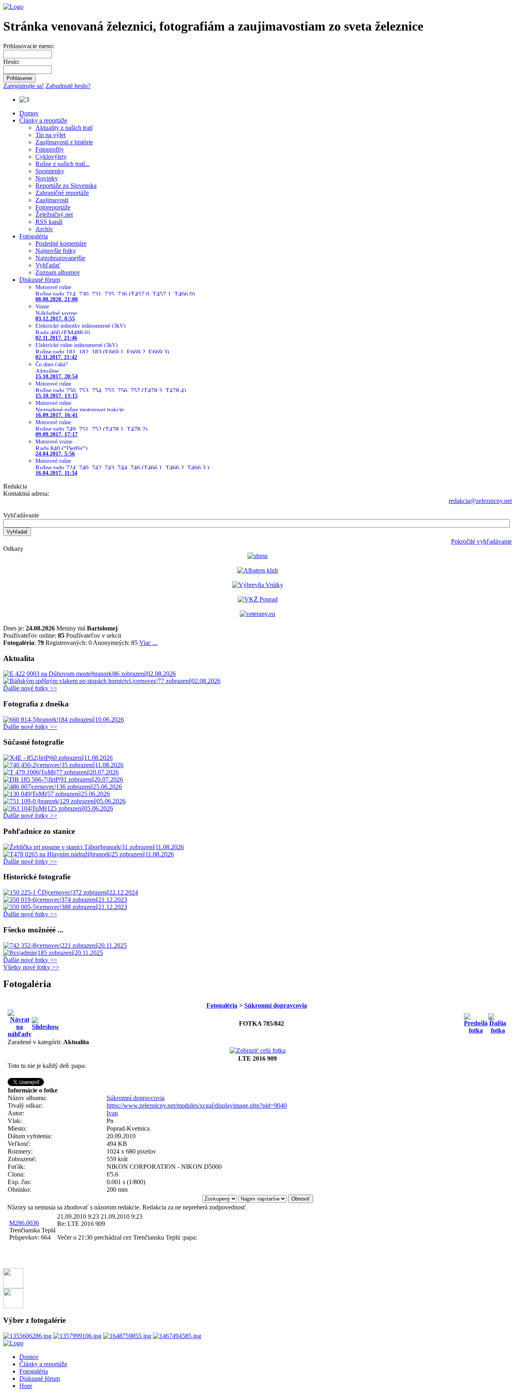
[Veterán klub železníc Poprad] (258, 599)
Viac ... (148, 642)
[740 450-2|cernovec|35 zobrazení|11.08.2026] (63, 765)
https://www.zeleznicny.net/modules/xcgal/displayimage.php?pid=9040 (197, 1105)
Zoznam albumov (57, 272)
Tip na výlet (50, 134)
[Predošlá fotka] (476, 1021)
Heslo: (11, 61)
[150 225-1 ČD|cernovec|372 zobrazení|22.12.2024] (70, 892)
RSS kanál (48, 221)
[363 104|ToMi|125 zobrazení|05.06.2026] (58, 808)
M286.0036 (24, 1222)
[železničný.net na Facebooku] (13, 1286)
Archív (44, 229)
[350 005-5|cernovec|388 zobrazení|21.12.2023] (65, 906)
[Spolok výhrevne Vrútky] (257, 584)
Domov (29, 113)
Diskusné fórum (39, 279)
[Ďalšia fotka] (497, 1021)
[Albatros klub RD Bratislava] (257, 570)
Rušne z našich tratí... (62, 163)
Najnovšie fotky (55, 250)
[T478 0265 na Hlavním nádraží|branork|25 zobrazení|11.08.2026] (88, 854)
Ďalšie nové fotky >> (30, 688)
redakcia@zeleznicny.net (480, 500)
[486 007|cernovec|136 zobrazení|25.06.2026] (62, 786)
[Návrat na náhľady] (19, 1021)
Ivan (112, 1113)
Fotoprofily (49, 149)
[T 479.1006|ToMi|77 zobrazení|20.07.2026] (61, 772)
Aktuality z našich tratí (64, 127)
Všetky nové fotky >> (31, 967)
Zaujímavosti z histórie (64, 142)
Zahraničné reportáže (62, 192)
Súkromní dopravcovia (275, 1005)
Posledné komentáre (61, 243)
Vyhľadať (47, 265)
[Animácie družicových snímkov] (257, 555)
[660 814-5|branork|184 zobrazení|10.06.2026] (63, 719)
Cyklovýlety (51, 156)
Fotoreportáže (52, 207)
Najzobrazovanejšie (60, 258)
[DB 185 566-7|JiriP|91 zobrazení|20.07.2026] (63, 779)
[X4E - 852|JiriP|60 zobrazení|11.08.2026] (58, 757)
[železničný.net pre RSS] (13, 1306)
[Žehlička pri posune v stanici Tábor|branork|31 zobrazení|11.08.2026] (93, 847)
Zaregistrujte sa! (23, 85)
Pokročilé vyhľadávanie (481, 541)
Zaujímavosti (51, 200)
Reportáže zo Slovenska (66, 185)
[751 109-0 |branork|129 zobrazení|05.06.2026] (64, 801)
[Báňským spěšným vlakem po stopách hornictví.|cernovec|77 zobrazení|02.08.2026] (111, 680)
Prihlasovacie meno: (28, 46)
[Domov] (13, 6)
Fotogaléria (33, 236)
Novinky (46, 178)
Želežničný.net (54, 214)
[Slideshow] (45, 1021)
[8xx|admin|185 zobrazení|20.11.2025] (53, 952)
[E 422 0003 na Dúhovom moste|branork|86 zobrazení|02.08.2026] (89, 673)
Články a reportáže (43, 120)
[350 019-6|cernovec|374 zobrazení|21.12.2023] (65, 899)
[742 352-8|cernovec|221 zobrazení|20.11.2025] (65, 945)
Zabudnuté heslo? (68, 85)
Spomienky (49, 171)
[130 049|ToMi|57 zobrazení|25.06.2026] (56, 793)
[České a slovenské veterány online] (257, 613)
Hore (25, 1385)
